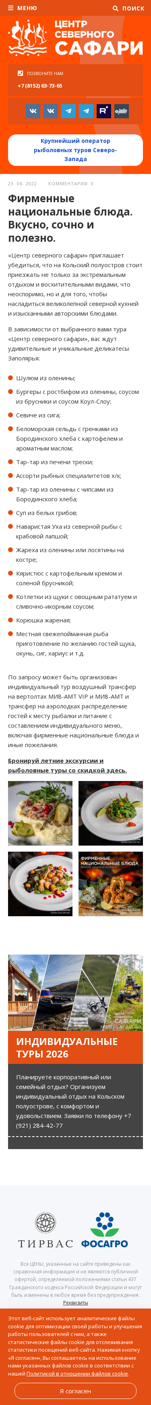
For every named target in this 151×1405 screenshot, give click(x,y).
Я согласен (75, 1391)
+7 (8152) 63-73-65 (40, 85)
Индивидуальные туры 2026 (67, 1047)
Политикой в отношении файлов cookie (77, 1373)
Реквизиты (75, 1302)
